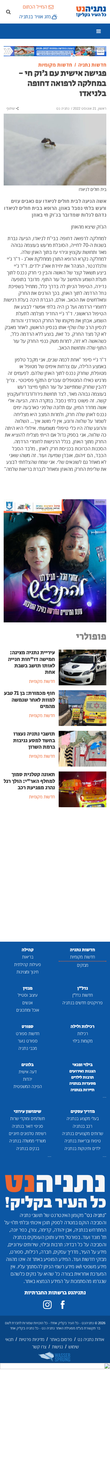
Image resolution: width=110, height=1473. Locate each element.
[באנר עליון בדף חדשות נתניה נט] (55, 50)
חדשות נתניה (82, 950)
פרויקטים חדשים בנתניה (82, 1003)
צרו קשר (39, 1347)
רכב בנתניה (82, 1126)
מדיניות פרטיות (31, 1339)
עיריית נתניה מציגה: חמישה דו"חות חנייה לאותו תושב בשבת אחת (31, 662)
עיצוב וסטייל (28, 995)
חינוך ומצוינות (27, 972)
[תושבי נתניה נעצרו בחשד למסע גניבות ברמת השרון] (82, 748)
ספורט (27, 1026)
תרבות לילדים (82, 1077)
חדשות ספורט (27, 1033)
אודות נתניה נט (91, 1339)
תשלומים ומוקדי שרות (27, 1118)
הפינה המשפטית (27, 1086)
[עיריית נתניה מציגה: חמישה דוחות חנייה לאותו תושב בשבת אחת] (82, 667)
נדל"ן (82, 988)
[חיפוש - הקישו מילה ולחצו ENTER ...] (8, 11)
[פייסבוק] (63, 1305)
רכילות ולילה (82, 1026)
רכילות (82, 1033)
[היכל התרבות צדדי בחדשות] (55, 560)
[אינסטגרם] (47, 1305)
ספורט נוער (28, 1041)
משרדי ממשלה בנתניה (27, 1141)
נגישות (57, 1347)
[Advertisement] (55, 875)
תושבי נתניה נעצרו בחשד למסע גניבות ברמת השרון (34, 740)
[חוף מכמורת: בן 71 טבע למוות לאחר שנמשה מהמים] (82, 707)
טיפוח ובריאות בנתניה (82, 1141)
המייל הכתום (35, 6)
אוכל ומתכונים (27, 1010)
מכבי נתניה (27, 1048)
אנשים (27, 1003)
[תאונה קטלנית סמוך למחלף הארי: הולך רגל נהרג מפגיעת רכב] (82, 789)
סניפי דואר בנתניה (27, 1126)
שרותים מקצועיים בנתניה (82, 1133)
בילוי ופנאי (82, 1064)
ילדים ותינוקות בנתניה (82, 1148)
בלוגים (27, 1064)
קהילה (28, 950)
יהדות (27, 1079)
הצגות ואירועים (82, 1071)
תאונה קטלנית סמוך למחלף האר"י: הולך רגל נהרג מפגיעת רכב (29, 781)
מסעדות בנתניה (82, 1083)
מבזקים (82, 965)
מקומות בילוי (83, 1041)
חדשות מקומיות (82, 957)
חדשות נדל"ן (82, 995)
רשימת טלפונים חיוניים (27, 1133)
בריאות (27, 957)
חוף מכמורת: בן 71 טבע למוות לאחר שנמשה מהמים (29, 699)
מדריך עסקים (83, 1111)
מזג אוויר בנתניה (35, 16)
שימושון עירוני (27, 1111)
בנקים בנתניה (27, 1148)
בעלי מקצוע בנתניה (83, 1118)
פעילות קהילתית (27, 964)
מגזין (27, 988)
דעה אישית (28, 1072)
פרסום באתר (61, 1339)
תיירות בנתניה (82, 1090)
